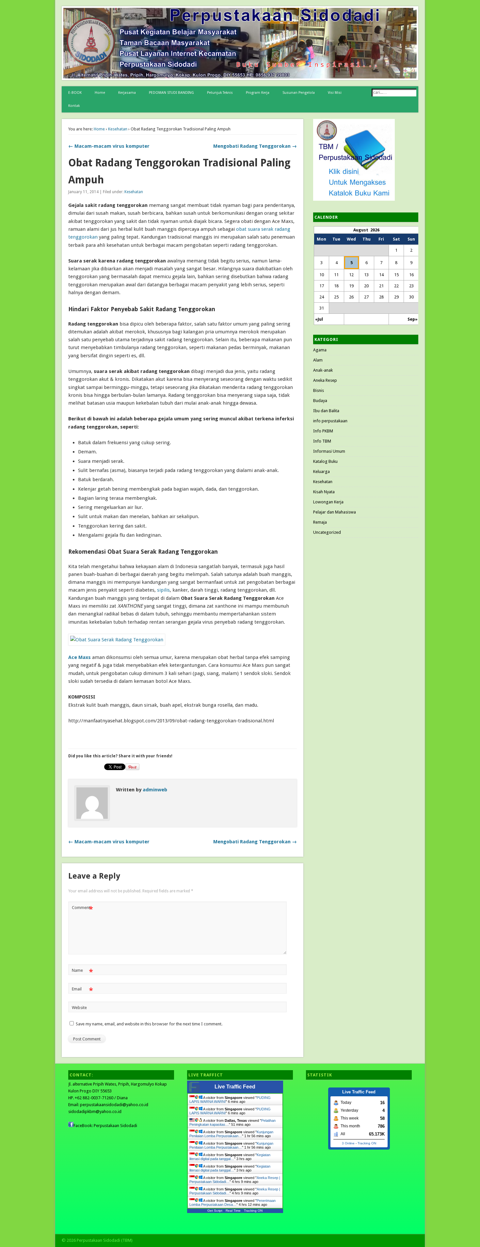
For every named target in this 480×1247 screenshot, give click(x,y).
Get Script (214, 1210)
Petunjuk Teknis (220, 93)
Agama (320, 349)
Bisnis (318, 390)
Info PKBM (323, 431)
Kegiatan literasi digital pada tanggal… (229, 1157)
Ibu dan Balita (326, 410)
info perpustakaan (330, 420)
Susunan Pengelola (298, 93)
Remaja (320, 522)
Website (79, 1007)
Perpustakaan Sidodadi (115, 1125)
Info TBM (322, 441)
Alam (318, 360)
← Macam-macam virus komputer (109, 146)
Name (82, 972)
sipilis (163, 590)
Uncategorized (327, 532)
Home (100, 93)
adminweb (155, 790)
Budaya (320, 400)
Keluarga (321, 471)
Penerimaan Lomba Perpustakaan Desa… (232, 1202)
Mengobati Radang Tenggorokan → (255, 146)
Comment (82, 909)
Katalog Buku (325, 461)
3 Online (348, 1143)
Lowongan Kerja (328, 501)
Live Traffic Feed (235, 1086)
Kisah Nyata (324, 491)
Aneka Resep (325, 380)
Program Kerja (257, 93)
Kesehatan (117, 128)
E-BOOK (75, 93)
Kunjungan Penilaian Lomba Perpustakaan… (231, 1134)
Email (82, 990)
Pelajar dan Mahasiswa (334, 512)
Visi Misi (335, 93)
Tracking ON (253, 1210)
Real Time (233, 1210)
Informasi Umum (329, 451)
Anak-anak (323, 370)
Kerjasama (127, 93)
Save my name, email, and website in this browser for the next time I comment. (149, 1023)
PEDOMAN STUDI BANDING (171, 93)
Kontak (74, 106)
